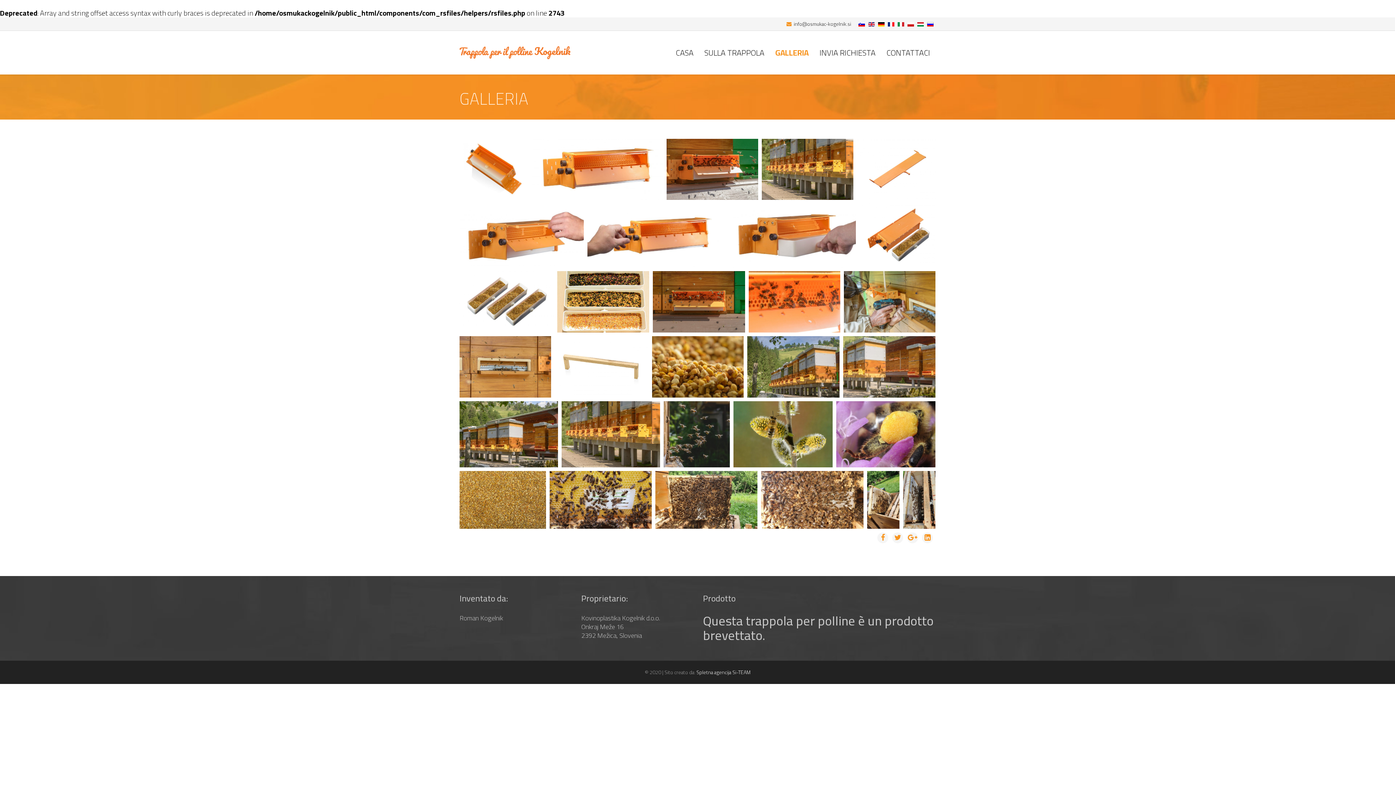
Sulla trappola (734, 52)
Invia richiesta (848, 52)
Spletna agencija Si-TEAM (723, 672)
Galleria (792, 52)
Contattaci (908, 52)
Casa (685, 52)
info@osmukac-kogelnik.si (822, 24)
